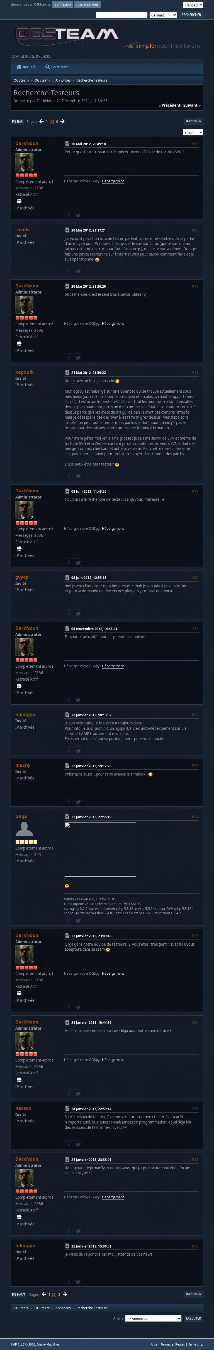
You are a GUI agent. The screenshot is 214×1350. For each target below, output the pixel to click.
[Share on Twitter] (78, 215)
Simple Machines (48, 1344)
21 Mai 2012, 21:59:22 (88, 372)
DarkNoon (26, 143)
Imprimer (193, 121)
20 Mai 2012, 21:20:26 (88, 286)
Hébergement (113, 181)
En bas (17, 122)
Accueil (29, 67)
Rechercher (60, 67)
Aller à (118, 1318)
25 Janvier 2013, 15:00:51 (91, 1246)
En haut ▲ (195, 1344)
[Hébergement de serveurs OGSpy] (19, 201)
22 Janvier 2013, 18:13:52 (91, 715)
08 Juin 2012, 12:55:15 (88, 577)
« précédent (170, 105)
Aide (154, 1344)
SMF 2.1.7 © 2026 (23, 1344)
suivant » (192, 105)
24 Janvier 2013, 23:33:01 (91, 1159)
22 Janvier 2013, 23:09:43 (91, 936)
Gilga (21, 816)
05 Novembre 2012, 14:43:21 (94, 628)
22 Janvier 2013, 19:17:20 (91, 766)
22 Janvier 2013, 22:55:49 (91, 817)
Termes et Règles (173, 1344)
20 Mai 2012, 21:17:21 (88, 230)
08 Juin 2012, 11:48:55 (88, 491)
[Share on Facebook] (69, 215)
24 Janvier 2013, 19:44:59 (91, 1022)
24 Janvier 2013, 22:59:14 (91, 1108)
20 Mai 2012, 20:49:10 (88, 144)
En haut (18, 1294)
